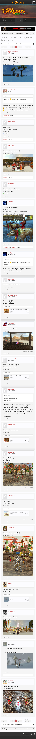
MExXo (10, 583)
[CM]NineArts (6, 115)
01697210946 (12, 295)
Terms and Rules (24, 736)
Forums (19, 20)
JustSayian (11, 323)
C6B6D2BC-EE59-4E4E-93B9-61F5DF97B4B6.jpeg (20, 309)
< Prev (2, 47)
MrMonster (11, 121)
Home (4, 20)
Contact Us (27, 734)
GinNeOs (11, 183)
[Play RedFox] (18, 2)
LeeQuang (11, 611)
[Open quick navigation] (33, 33)
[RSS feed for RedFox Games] (34, 734)
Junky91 (10, 201)
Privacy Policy (32, 736)
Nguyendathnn (13, 52)
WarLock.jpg (12, 438)
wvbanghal (11, 424)
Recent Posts (14, 24)
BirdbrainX (5, 139)
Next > (29, 47)
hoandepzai (12, 359)
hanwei (10, 643)
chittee (10, 681)
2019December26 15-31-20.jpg (16, 512)
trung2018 (11, 495)
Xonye (4, 675)
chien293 (11, 452)
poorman (11, 145)
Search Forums (5, 24)
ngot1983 (11, 527)
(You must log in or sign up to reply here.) (25, 719)
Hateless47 (11, 90)
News (11, 20)
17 (25, 47)
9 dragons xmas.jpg (14, 597)
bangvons (11, 279)
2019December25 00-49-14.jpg (16, 375)
